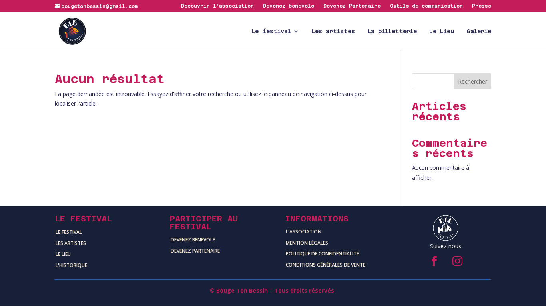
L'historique (71, 265)
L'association (303, 231)
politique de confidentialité (322, 253)
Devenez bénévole (288, 6)
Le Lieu (441, 31)
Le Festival (69, 232)
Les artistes (333, 31)
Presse (481, 6)
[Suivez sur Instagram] (457, 261)
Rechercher (472, 81)
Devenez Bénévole (193, 239)
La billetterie (392, 31)
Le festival (271, 31)
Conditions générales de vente (325, 264)
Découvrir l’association (217, 6)
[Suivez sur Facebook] (434, 261)
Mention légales (307, 242)
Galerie (478, 31)
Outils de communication (426, 6)
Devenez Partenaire (352, 6)
